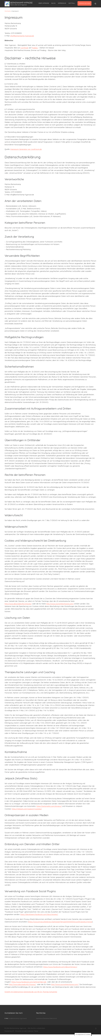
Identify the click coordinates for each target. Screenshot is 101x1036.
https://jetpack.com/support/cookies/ (27, 809)
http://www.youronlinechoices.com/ (60, 604)
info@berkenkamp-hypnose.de (22, 36)
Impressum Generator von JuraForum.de (26, 149)
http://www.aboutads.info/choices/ (18, 604)
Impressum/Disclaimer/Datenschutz (46, 1018)
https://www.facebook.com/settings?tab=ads (28, 982)
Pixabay (35, 48)
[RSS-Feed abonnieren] (95, 1028)
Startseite (7, 11)
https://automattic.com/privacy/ (49, 806)
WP (13, 1031)
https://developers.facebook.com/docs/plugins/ (39, 914)
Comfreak (24, 48)
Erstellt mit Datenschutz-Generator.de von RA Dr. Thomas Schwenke (31, 992)
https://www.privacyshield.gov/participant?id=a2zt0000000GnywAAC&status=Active (60, 922)
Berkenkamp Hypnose (18, 1028)
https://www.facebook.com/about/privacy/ (60, 967)
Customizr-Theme (32, 1031)
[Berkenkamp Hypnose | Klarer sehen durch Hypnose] (7, 3)
